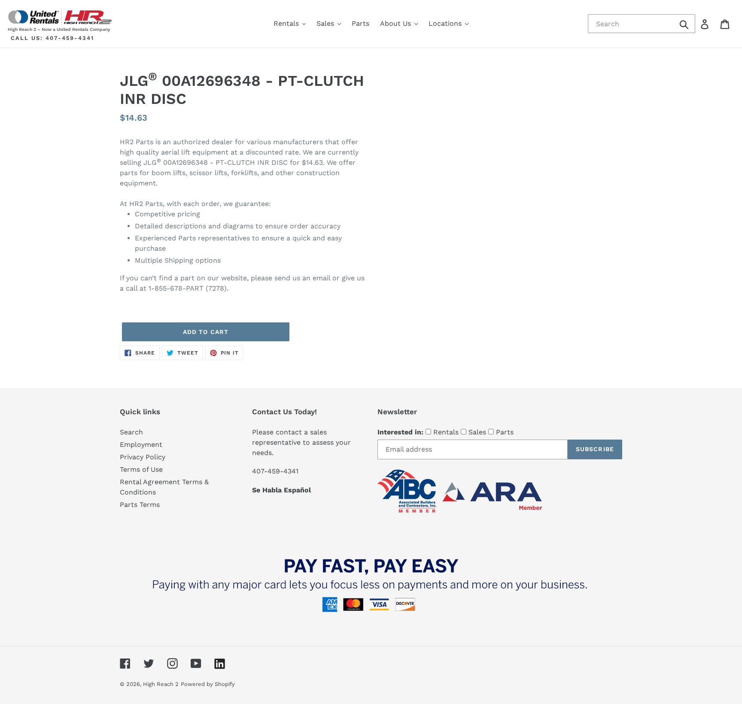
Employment (141, 444)
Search (131, 432)
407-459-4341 (70, 38)
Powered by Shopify (208, 684)
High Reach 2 (161, 684)
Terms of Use (141, 469)
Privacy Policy (142, 457)
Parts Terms (140, 505)
